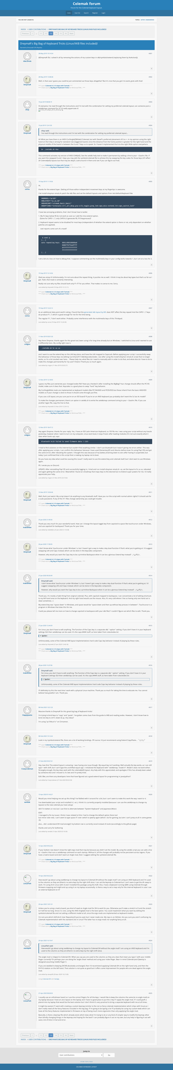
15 (61, 33)
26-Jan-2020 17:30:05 (45, 544)
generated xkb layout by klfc (95, 312)
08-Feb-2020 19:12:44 (45, 736)
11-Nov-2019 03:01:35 (45, 336)
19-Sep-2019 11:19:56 (45, 181)
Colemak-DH (47, 979)
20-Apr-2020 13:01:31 (45, 904)
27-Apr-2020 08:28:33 (45, 993)
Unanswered (149, 20)
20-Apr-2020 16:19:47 (45, 941)
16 (66, 33)
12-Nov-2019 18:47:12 (45, 427)
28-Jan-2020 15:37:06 (45, 665)
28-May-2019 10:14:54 (45, 53)
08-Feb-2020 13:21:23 (45, 707)
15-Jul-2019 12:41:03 (45, 125)
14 (56, 33)
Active (143, 20)
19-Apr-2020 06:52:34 (45, 876)
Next (71, 33)
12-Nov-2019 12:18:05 (45, 380)
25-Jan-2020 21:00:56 (45, 520)
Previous (25, 33)
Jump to (86, 1051)
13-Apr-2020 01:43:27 (45, 794)
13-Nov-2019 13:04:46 (45, 492)
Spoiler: (43, 636)
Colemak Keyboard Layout (86, 1067)
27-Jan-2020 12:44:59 (45, 626)
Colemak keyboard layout (92, 8)
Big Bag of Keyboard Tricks (59, 88)
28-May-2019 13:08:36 (45, 77)
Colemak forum (86, 3)
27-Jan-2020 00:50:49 (45, 576)
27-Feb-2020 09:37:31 (45, 761)
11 (41, 33)
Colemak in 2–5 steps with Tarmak (57, 86)
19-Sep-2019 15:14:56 (45, 273)
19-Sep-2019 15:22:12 (45, 308)
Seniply (56, 979)
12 (46, 33)
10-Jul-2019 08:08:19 (45, 102)
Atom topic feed (86, 1061)
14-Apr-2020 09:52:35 (45, 846)
